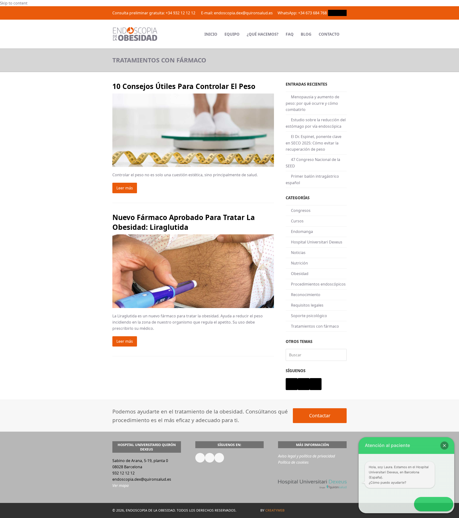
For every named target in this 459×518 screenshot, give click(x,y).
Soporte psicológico (309, 315)
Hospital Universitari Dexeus (316, 242)
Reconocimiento (305, 294)
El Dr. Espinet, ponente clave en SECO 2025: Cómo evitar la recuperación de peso (313, 143)
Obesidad (299, 273)
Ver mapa (120, 485)
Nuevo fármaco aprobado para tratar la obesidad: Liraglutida (183, 222)
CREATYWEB (274, 510)
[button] (346, 34)
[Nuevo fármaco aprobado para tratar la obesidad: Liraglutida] (193, 270)
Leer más (124, 188)
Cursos (297, 221)
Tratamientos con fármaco (315, 326)
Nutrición (299, 263)
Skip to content (13, 3)
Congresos (301, 210)
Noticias (298, 252)
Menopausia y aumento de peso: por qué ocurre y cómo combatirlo (312, 103)
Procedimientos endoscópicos (318, 284)
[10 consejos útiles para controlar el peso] (193, 129)
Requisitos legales (307, 305)
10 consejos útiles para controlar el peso (183, 86)
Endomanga (302, 231)
